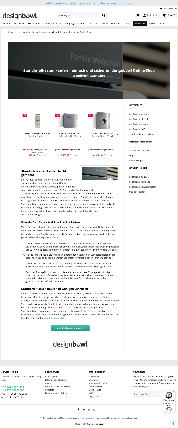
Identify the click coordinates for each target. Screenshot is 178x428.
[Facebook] (78, 409)
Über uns (93, 380)
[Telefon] (99, 409)
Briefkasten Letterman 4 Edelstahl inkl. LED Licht (70, 134)
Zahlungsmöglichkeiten (56, 393)
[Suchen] (104, 15)
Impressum (94, 396)
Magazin (133, 155)
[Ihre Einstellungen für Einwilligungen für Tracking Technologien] (173, 423)
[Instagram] (89, 409)
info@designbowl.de (54, 318)
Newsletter (94, 376)
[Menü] (173, 392)
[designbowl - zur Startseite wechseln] (20, 16)
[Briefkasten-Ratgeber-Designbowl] (100, 173)
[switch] (169, 409)
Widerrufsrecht (96, 386)
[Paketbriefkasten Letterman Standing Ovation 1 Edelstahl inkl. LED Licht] (38, 121)
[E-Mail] (94, 409)
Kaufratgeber (51, 376)
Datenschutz (95, 389)
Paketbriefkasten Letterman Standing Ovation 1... (37, 134)
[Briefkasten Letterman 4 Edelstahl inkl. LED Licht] (70, 121)
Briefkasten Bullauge (139, 176)
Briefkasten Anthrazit (139, 114)
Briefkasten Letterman (139, 150)
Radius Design (136, 160)
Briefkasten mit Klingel (139, 182)
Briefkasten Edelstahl (139, 119)
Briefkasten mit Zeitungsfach (142, 187)
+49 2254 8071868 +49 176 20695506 (12, 388)
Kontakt (48, 383)
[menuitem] (82, 15)
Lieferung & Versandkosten (57, 386)
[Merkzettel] (138, 15)
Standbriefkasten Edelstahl (141, 134)
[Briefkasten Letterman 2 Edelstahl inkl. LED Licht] (103, 121)
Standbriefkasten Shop (89, 76)
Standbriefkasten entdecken (70, 328)
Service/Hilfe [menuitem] (168, 8)
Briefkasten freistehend (140, 124)
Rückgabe (49, 389)
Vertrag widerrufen (98, 383)
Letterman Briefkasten (55, 380)
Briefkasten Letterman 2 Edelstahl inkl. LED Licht (103, 134)
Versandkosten (83, 418)
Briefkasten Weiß (137, 129)
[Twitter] (83, 409)
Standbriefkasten (137, 192)
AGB (91, 393)
